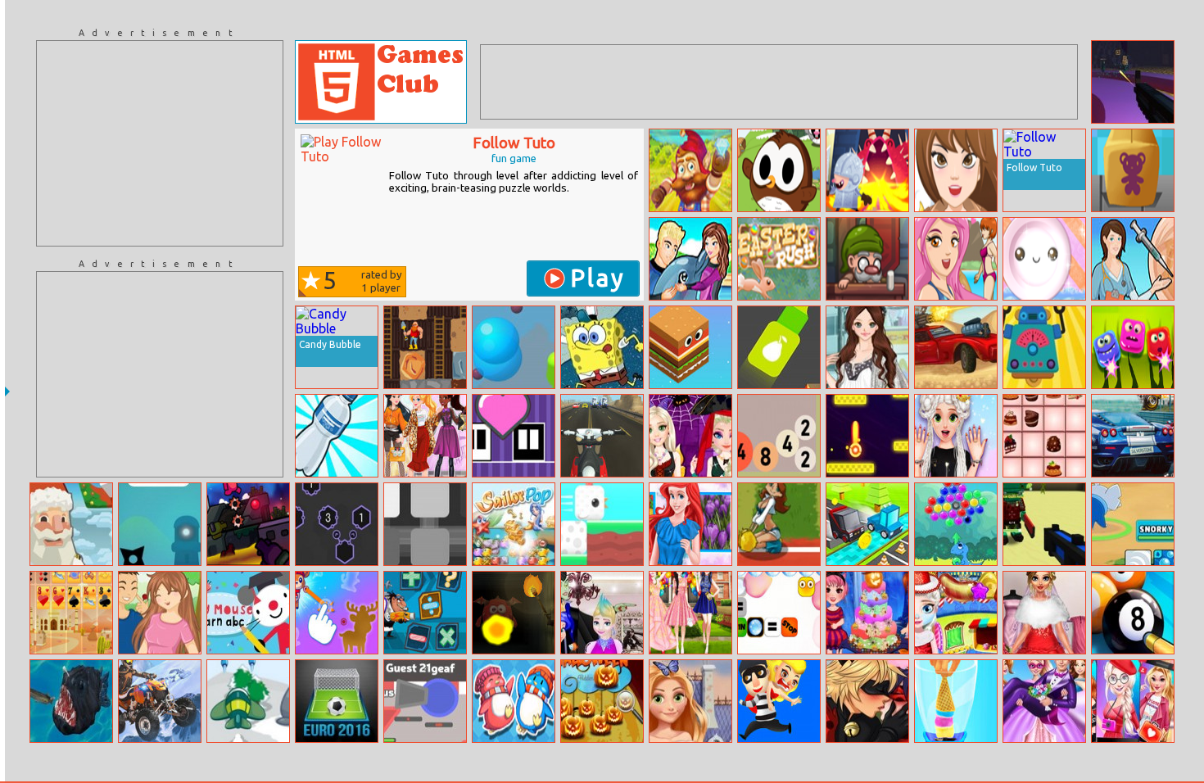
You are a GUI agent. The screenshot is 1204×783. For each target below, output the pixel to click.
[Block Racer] (867, 524)
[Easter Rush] (779, 259)
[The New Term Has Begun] (690, 701)
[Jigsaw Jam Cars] (1133, 435)
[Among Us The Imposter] (248, 524)
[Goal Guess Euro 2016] (336, 701)
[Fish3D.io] (71, 701)
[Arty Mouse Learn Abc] (248, 612)
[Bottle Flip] (336, 435)
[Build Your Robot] (1044, 347)
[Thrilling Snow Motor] (159, 701)
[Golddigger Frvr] (425, 347)
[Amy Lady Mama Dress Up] (867, 347)
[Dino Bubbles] (956, 524)
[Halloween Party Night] (867, 612)
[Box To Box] (513, 435)
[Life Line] (159, 524)
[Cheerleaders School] (779, 524)
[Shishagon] (336, 524)
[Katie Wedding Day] (1044, 612)
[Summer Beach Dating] (956, 259)
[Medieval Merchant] (867, 259)
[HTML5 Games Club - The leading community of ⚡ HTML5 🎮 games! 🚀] (381, 81)
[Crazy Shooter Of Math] (425, 612)
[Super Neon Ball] (867, 435)
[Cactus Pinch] (1133, 347)
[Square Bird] (602, 524)
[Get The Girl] (779, 701)
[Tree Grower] (513, 347)
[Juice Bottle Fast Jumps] (779, 347)
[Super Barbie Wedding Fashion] (1044, 701)
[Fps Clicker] (1133, 82)
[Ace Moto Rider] (602, 435)
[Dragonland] (867, 170)
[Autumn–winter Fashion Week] (425, 435)
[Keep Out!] (513, 612)
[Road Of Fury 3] (956, 347)
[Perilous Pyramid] (1044, 524)
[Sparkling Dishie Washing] (1044, 259)
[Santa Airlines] (71, 524)
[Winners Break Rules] (779, 612)
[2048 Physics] (779, 435)
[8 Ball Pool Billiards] (1133, 612)
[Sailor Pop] (513, 524)
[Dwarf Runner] (690, 170)
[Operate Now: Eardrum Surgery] (1133, 259)
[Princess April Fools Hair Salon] (602, 612)
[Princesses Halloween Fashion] (690, 435)
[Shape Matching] (336, 612)
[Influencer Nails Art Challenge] (956, 435)
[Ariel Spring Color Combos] (690, 524)
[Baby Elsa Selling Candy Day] (956, 612)
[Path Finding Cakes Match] (1044, 435)
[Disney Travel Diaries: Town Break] (1133, 701)
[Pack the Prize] (1133, 170)
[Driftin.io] (425, 701)
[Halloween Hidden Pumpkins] (602, 701)
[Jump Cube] (690, 347)
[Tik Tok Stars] (690, 612)
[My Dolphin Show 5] (690, 259)
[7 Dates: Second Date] (159, 612)
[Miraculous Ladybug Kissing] (867, 701)
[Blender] (425, 524)
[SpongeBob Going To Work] (602, 347)
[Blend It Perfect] (956, 701)
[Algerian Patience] (71, 612)
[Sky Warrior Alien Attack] (248, 701)
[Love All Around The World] (956, 170)
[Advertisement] (160, 143)
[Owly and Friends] (779, 170)
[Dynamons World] (1133, 524)
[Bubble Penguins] (513, 701)
